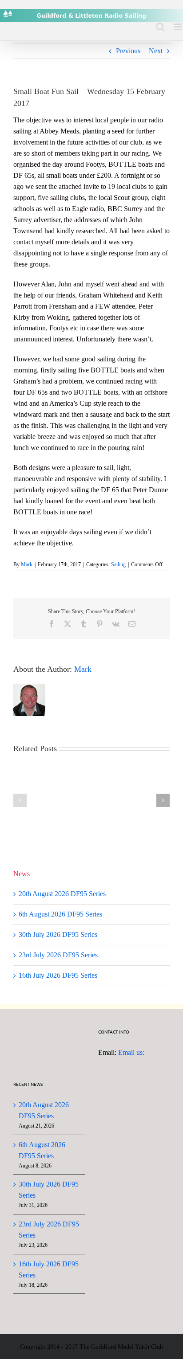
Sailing (118, 564)
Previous (128, 51)
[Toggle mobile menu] (178, 26)
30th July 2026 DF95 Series (58, 934)
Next (156, 51)
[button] (20, 800)
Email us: (131, 1052)
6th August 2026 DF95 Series (60, 914)
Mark (26, 564)
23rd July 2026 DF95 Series (58, 955)
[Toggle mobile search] (160, 26)
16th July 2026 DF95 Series (58, 975)
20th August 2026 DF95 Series (62, 893)
